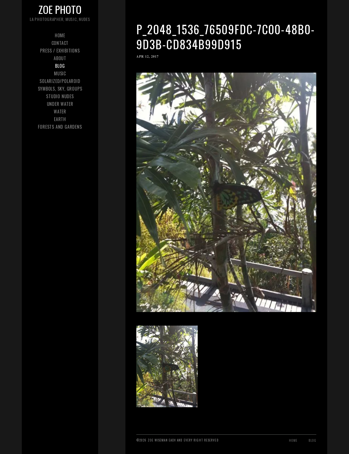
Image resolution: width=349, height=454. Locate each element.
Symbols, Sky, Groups (60, 88)
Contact (60, 43)
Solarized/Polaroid (60, 81)
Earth (60, 119)
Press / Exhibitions (60, 50)
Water (60, 111)
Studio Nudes (60, 96)
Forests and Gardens (60, 126)
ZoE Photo (60, 9)
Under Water (60, 104)
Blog (60, 66)
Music (60, 73)
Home (60, 35)
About (60, 58)
